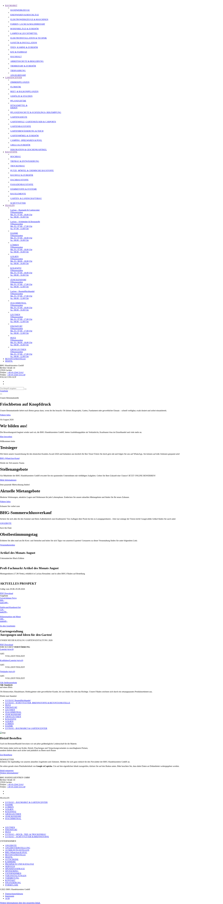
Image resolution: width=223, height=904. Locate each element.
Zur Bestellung (6, 755)
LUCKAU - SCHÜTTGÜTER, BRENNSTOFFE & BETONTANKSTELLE (37, 703)
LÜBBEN (9, 724)
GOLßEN (9, 721)
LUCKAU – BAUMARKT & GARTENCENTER (26, 802)
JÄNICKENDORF (13, 714)
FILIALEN (10, 205)
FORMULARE (11, 885)
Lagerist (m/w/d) (7, 649)
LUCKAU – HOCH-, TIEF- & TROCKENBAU (25, 834)
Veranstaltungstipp (7, 545)
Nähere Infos (5, 415)
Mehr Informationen (8, 480)
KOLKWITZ (10, 719)
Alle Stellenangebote (8, 683)
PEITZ (8, 705)
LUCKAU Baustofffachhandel (17, 700)
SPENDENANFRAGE (15, 869)
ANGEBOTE (5, 523)
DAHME (9, 726)
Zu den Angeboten (7, 626)
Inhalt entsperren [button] (7, 770)
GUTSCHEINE (11, 859)
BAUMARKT (11, 5)
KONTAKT (10, 880)
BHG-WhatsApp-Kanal (9, 458)
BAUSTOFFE (11, 152)
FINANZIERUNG (13, 883)
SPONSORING (11, 871)
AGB (7, 898)
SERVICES (10, 866)
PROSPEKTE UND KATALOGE (19, 864)
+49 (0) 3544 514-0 (15, 372)
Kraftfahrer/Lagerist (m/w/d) (11, 660)
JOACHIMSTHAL (13, 712)
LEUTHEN (10, 710)
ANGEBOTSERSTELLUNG (17, 848)
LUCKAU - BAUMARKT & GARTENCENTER (26, 728)
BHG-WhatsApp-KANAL (16, 852)
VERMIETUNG (12, 878)
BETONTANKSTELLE (15, 359)
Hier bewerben (6, 437)
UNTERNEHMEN (13, 873)
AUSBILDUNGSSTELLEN (17, 850)
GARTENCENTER (13, 77)
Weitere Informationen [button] (9, 773)
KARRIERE (10, 862)
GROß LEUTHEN (13, 717)
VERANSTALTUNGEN (15, 876)
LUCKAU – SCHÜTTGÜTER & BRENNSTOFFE (27, 837)
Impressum (9, 896)
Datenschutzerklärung (14, 894)
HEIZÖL (9, 361)
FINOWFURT (11, 707)
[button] (20, 903)
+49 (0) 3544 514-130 (16, 375)
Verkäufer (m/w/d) (7, 671)
